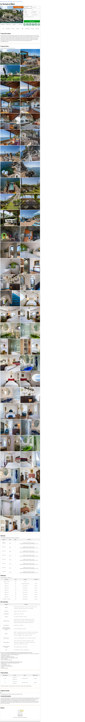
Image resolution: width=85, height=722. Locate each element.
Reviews (37, 28)
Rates (23, 28)
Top (3, 28)
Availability (27, 28)
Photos (13, 28)
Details (17, 28)
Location (32, 28)
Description (8, 28)
